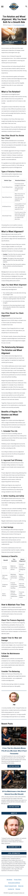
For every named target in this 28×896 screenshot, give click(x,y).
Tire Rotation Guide (19, 25)
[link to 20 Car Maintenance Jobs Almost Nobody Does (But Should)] (14, 779)
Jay (10, 25)
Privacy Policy (17, 879)
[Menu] (2, 7)
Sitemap (18, 889)
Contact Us (11, 889)
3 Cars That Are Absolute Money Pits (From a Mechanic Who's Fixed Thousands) (14, 750)
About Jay (20, 886)
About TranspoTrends (11, 886)
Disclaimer (9, 879)
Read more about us (14, 847)
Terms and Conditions (14, 882)
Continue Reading (14, 766)
